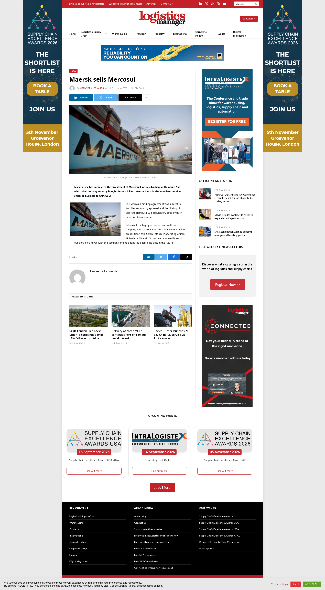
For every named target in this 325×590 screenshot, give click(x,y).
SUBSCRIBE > (249, 18)
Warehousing (119, 33)
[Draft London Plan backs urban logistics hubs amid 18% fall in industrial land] (88, 316)
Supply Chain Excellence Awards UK (225, 460)
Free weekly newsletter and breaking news (157, 535)
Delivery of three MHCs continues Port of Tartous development (129, 334)
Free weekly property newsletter (151, 542)
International (180, 33)
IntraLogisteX (206, 548)
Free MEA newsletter (145, 554)
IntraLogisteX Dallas (159, 460)
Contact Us (167, 3)
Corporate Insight (201, 33)
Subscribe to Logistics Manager (125, 3)
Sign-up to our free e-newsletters (86, 3)
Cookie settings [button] (279, 584)
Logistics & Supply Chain (91, 33)
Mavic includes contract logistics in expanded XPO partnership (233, 216)
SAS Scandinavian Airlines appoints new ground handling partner (233, 233)
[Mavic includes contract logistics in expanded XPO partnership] (205, 214)
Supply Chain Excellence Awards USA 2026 (94, 460)
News (72, 33)
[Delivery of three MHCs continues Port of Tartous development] (131, 316)
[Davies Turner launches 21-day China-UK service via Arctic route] (173, 316)
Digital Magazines (239, 33)
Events (221, 33)
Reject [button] (295, 584)
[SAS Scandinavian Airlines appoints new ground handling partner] (205, 231)
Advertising (140, 516)
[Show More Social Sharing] (146, 97)
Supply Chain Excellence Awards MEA (219, 529)
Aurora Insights (77, 542)
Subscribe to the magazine (148, 529)
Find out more (94, 471)
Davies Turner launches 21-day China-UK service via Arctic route (171, 334)
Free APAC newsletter (146, 561)
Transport (140, 33)
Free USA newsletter (145, 548)
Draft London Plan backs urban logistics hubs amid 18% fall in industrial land (86, 334)
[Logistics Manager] (162, 18)
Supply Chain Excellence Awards (216, 516)
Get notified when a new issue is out (153, 567)
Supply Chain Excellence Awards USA (219, 522)
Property (159, 33)
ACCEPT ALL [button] (312, 584)
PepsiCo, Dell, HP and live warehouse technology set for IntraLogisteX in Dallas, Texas (234, 198)
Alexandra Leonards (92, 88)
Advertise (151, 3)
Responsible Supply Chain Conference (219, 542)
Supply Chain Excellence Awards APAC (219, 535)
